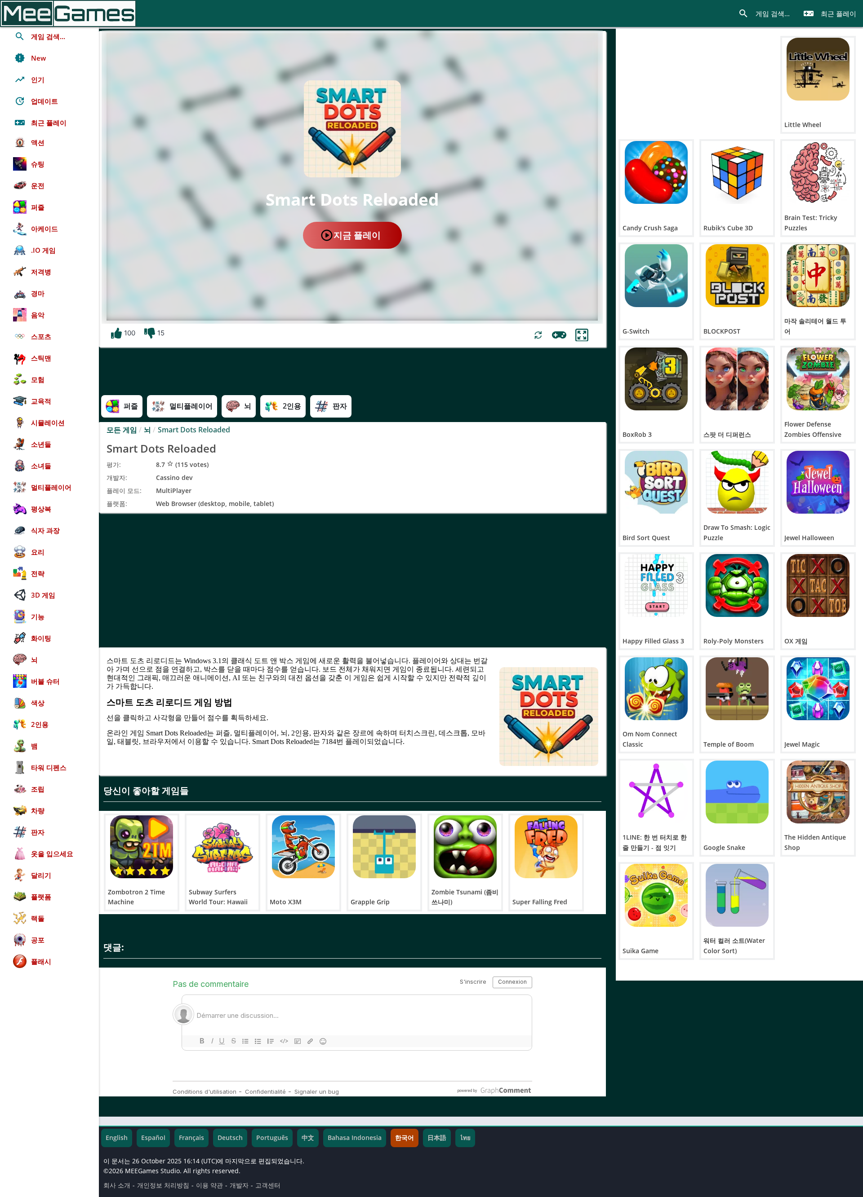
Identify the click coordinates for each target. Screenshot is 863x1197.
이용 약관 (209, 1185)
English (117, 1138)
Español (153, 1138)
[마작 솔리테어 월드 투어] (818, 275)
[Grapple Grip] (384, 846)
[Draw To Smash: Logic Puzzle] (737, 482)
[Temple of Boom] (737, 688)
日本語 (436, 1138)
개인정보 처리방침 (163, 1185)
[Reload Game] (538, 335)
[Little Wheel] (818, 69)
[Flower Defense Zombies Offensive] (818, 379)
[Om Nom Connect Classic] (656, 688)
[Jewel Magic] (818, 688)
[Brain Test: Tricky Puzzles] (818, 172)
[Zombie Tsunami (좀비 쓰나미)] (465, 846)
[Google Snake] (737, 792)
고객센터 (267, 1185)
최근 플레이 (829, 13)
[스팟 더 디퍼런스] (737, 379)
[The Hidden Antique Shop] (818, 792)
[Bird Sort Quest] (656, 482)
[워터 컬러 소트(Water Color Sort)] (737, 895)
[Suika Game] (656, 895)
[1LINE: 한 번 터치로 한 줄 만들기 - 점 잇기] (656, 792)
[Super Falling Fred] (546, 846)
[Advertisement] (352, 580)
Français (191, 1138)
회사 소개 (116, 1185)
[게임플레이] (559, 335)
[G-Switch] (656, 275)
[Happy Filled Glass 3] (656, 585)
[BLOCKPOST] (737, 275)
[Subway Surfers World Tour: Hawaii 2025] (222, 846)
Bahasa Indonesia (355, 1138)
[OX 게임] (818, 585)
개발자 (239, 1185)
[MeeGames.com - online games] (68, 13)
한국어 (404, 1138)
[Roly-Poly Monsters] (737, 585)
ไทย (465, 1138)
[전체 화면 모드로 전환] (582, 335)
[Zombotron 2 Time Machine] (142, 846)
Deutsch (230, 1138)
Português (272, 1138)
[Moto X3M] (303, 846)
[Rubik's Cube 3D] (737, 172)
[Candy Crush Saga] (656, 172)
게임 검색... (764, 13)
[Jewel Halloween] (818, 482)
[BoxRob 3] (656, 379)
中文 (308, 1138)
